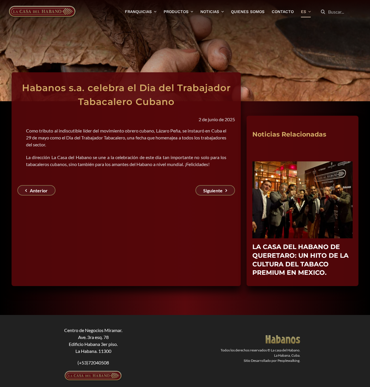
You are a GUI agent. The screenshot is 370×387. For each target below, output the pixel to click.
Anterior (39, 190)
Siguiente (213, 190)
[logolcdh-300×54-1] (93, 364)
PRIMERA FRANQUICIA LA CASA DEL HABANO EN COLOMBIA (295, 255)
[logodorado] (283, 328)
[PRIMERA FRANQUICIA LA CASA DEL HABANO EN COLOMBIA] (302, 164)
